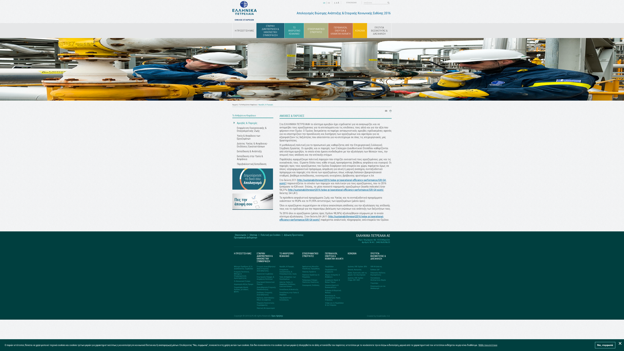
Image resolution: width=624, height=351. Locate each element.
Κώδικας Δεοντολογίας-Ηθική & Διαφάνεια (266, 299)
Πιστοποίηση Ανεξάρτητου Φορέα (378, 279)
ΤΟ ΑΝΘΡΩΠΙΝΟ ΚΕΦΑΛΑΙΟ (294, 30)
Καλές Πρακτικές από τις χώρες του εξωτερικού (357, 274)
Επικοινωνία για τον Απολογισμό (377, 287)
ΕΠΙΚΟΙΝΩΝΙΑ (351, 3)
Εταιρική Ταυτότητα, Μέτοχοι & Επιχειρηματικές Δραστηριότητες (241, 275)
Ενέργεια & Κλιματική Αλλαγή (333, 291)
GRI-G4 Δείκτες (376, 267)
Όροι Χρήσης (277, 316)
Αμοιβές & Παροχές (247, 123)
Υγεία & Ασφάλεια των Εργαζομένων (248, 137)
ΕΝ (329, 3)
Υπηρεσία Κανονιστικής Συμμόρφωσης (265, 304)
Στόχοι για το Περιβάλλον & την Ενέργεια (334, 304)
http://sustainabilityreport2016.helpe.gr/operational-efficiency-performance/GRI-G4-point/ (336, 189)
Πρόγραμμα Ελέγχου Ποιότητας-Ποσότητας (310, 281)
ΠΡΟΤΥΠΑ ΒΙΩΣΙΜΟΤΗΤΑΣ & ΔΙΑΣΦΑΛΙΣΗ (379, 30)
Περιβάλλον (329, 267)
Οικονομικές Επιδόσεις (310, 285)
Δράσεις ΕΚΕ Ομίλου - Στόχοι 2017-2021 (356, 279)
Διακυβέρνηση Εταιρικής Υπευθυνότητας (266, 288)
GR (324, 3)
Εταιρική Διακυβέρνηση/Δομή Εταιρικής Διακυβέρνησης (266, 269)
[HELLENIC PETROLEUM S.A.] (244, 20)
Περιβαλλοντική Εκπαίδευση (251, 164)
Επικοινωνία (240, 235)
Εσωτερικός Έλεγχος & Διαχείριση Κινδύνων (265, 278)
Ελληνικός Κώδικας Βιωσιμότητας (377, 274)
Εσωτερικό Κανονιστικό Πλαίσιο (265, 283)
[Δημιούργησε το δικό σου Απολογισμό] (252, 188)
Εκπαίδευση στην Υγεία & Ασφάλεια (250, 158)
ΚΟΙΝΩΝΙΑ (360, 30)
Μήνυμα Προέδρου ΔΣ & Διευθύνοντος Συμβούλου (243, 268)
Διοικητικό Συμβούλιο (265, 274)
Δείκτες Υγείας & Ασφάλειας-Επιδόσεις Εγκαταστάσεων (252, 145)
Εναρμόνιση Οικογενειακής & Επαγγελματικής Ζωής (251, 129)
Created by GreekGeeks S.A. (378, 316)
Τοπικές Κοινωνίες (355, 270)
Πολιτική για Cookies (270, 235)
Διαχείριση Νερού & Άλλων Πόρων (332, 281)
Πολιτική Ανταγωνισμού (266, 308)
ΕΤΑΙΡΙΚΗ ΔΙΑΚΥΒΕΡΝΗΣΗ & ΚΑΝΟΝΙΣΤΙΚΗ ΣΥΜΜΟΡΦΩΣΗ (270, 31)
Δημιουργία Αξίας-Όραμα (243, 284)
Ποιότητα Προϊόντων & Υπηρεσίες (310, 276)
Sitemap (253, 235)
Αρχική (235, 105)
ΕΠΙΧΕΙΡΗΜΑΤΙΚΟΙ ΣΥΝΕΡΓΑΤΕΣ (316, 31)
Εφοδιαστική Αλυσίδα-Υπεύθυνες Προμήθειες (311, 268)
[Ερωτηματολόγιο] (252, 208)
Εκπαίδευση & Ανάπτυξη (249, 151)
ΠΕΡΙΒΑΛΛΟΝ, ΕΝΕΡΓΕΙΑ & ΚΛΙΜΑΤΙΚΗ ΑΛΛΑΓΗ (341, 30)
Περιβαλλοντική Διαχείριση (331, 271)
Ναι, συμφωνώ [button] (605, 345)
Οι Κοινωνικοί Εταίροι (242, 281)
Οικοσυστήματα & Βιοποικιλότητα (331, 286)
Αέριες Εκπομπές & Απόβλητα (332, 276)
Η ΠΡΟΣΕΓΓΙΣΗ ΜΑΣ (244, 30)
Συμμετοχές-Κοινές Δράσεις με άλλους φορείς (241, 289)
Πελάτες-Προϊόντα (309, 272)
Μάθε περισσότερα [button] (488, 345)
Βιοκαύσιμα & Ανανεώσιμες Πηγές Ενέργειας (332, 298)
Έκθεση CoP (374, 270)
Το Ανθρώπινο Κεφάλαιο (248, 105)
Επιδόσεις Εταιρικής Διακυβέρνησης (264, 294)
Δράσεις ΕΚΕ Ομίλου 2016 (357, 267)
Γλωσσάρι (374, 283)
